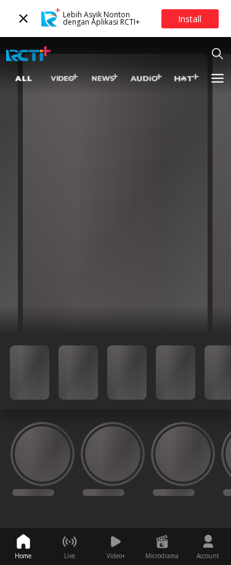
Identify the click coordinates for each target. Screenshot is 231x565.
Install (189, 19)
